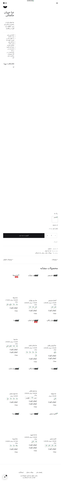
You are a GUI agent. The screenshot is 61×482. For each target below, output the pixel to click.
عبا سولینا (53, 393)
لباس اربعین (53, 438)
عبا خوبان (47, 250)
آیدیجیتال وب (25, 477)
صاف (50, 228)
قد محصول (55, 225)
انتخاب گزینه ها (33, 309)
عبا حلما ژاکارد (33, 391)
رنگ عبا (56, 213)
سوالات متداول (29, 472)
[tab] (55, 259)
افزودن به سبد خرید (24, 235)
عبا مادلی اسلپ (33, 345)
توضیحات (54, 259)
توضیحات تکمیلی (7, 259)
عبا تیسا (16, 339)
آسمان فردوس (52, 300)
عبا (50, 250)
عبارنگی (37, 253)
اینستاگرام (21, 472)
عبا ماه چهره (33, 434)
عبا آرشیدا (15, 439)
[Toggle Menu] (57, 3)
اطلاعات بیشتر (53, 309)
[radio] (55, 219)
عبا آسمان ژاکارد (51, 345)
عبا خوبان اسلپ (13, 393)
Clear (54, 313)
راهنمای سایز (39, 472)
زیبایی (42, 253)
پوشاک (49, 253)
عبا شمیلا (15, 297)
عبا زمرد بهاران (33, 300)
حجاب (46, 253)
